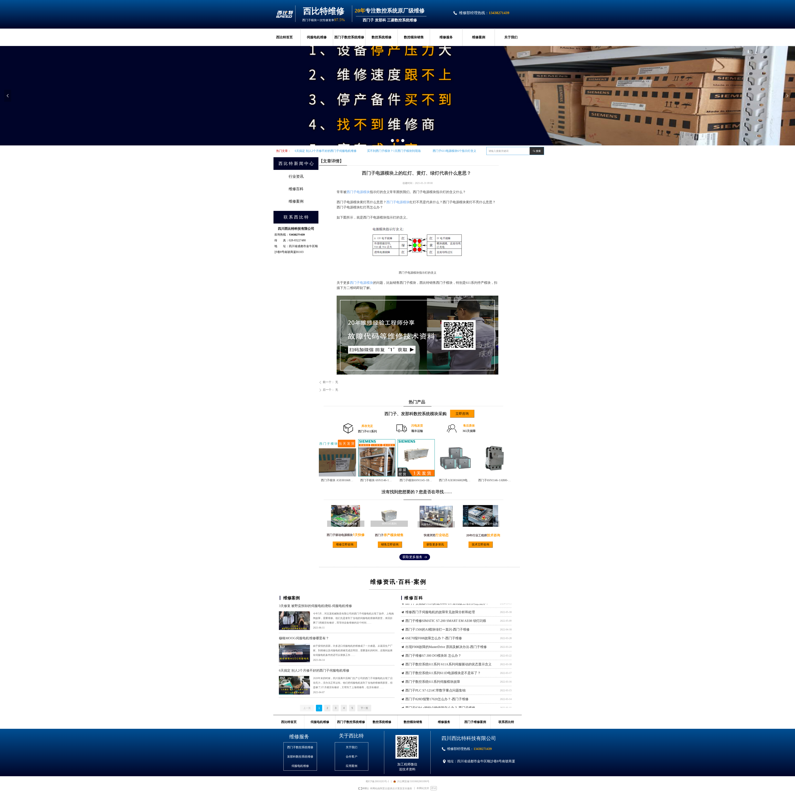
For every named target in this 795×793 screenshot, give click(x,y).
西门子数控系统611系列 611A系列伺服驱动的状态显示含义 (448, 659)
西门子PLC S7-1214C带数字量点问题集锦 (435, 685)
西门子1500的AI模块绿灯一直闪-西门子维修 (437, 624)
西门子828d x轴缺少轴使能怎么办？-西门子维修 (440, 703)
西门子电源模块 (358, 192)
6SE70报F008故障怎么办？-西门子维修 (433, 633)
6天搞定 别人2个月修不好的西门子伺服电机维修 (314, 670)
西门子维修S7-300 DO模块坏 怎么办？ (433, 650)
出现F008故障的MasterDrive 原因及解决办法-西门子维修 (446, 642)
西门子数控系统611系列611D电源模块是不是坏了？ (443, 668)
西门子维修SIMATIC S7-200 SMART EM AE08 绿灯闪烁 (445, 616)
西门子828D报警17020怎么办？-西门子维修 (437, 694)
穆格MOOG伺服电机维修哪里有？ (304, 638)
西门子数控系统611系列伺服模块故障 (432, 676)
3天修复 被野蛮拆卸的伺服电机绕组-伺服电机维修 (315, 606)
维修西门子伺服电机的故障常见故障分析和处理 (440, 607)
